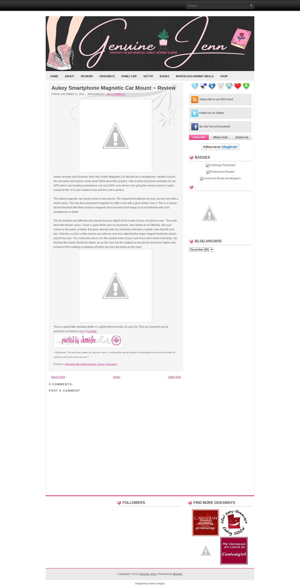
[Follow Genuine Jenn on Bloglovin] (220, 149)
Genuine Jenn (147, 574)
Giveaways (107, 76)
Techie (100, 364)
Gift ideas (70, 364)
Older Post (174, 377)
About (69, 76)
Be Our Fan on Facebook (214, 126)
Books (164, 76)
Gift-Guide (81, 364)
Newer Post (58, 377)
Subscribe (199, 137)
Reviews (87, 76)
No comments (116, 94)
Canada (92, 331)
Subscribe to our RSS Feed (216, 99)
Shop (224, 76)
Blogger (178, 574)
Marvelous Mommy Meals (195, 76)
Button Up (242, 137)
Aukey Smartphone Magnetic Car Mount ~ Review (113, 88)
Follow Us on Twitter (211, 113)
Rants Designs (157, 583)
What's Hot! (220, 137)
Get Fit (148, 76)
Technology (111, 364)
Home (54, 76)
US (81, 331)
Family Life (129, 76)
